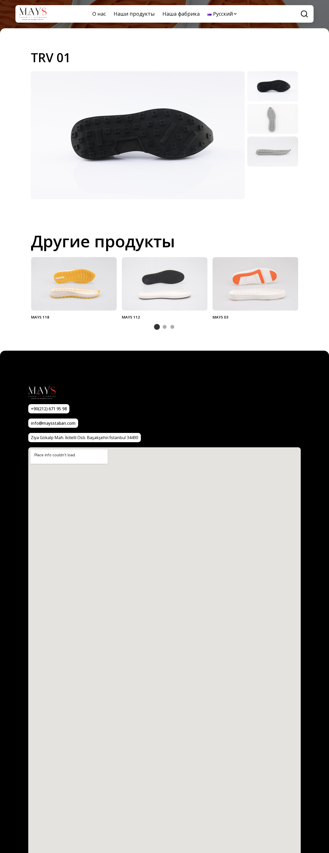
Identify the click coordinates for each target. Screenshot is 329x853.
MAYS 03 (221, 317)
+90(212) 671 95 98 (49, 409)
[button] (157, 327)
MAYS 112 (131, 317)
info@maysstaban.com (53, 423)
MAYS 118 (40, 317)
